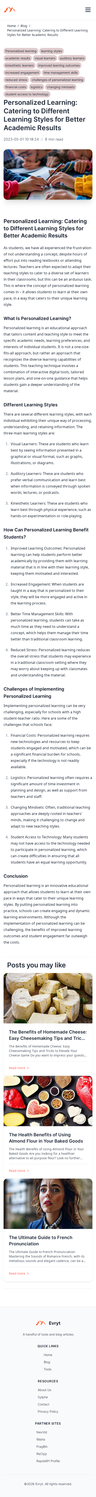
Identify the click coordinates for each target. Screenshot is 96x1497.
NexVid (41, 1432)
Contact (43, 1404)
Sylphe (43, 1397)
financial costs (15, 87)
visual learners (45, 58)
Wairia (40, 1439)
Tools (47, 1369)
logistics (36, 87)
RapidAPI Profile (48, 1461)
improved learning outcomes (59, 65)
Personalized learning (21, 51)
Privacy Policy (48, 1411)
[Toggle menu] (87, 10)
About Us (44, 1390)
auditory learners (72, 58)
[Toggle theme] (78, 10)
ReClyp (41, 1454)
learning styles (51, 51)
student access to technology (27, 94)
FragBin (42, 1446)
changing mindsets (61, 87)
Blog (24, 26)
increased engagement (22, 72)
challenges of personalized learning (57, 80)
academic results (17, 58)
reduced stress (16, 80)
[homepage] (11, 10)
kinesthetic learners (19, 65)
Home (11, 26)
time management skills (61, 72)
